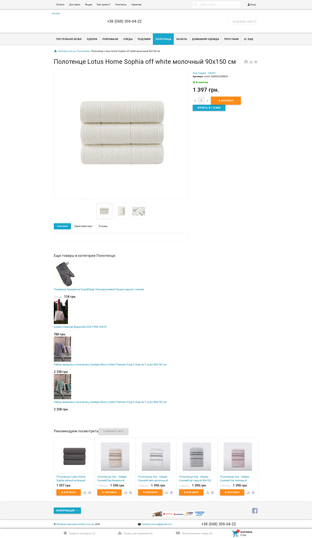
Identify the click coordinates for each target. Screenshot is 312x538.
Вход (251, 4)
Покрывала (110, 39)
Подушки (144, 39)
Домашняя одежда (205, 39)
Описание (62, 226)
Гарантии (136, 4)
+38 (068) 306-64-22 (124, 21)
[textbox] (216, 4)
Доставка (74, 4)
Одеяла (92, 39)
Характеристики (83, 226)
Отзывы (103, 226)
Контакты (120, 4)
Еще (248, 39)
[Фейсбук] (255, 510)
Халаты (181, 39)
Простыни (231, 39)
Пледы (128, 39)
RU (58, 13)
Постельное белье (69, 39)
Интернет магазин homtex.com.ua (75, 524)
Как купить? (103, 4)
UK (53, 13)
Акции (88, 4)
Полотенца (163, 39)
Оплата (60, 4)
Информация (65, 510)
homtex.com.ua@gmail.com (155, 524)
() (79, 533)
